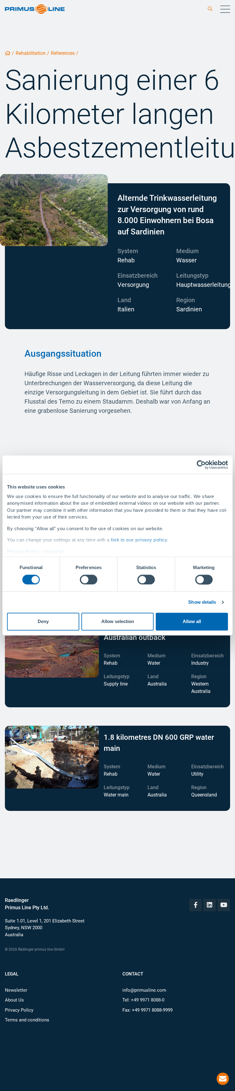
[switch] (88, 579)
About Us (54, 551)
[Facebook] (195, 905)
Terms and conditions (27, 1020)
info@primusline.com (144, 990)
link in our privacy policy (139, 539)
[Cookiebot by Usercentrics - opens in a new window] (201, 464)
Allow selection (117, 621)
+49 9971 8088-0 (147, 1000)
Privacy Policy (23, 551)
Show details (202, 602)
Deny (43, 621)
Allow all (192, 621)
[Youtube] (224, 905)
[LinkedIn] (209, 905)
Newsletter (16, 990)
